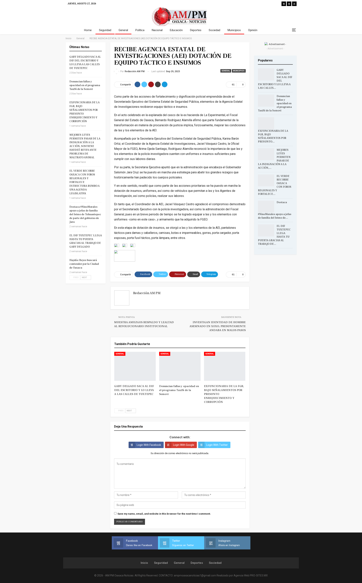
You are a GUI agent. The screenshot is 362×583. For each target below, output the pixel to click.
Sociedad (214, 30)
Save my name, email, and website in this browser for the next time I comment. (164, 513)
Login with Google (183, 444)
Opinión (252, 30)
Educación (176, 30)
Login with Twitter (217, 444)
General (123, 30)
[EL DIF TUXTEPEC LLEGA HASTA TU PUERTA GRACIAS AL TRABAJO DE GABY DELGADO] (266, 230)
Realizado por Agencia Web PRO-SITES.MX (242, 575)
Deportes (195, 30)
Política (139, 30)
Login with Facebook (149, 444)
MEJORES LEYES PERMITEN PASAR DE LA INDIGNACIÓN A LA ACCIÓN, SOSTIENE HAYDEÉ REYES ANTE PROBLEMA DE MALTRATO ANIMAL (84, 146)
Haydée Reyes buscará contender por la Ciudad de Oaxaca (84, 264)
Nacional (157, 30)
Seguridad (105, 30)
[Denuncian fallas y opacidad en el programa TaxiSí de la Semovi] (180, 366)
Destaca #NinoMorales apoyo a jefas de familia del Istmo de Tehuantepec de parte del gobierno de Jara (85, 214)
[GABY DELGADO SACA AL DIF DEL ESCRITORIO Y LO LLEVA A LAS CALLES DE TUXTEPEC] (135, 366)
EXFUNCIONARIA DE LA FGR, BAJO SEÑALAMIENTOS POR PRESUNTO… (273, 136)
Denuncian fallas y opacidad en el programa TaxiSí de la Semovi (84, 85)
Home (88, 30)
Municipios (234, 30)
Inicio (144, 563)
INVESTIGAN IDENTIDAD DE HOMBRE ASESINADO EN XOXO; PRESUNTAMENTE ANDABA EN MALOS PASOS (217, 326)
